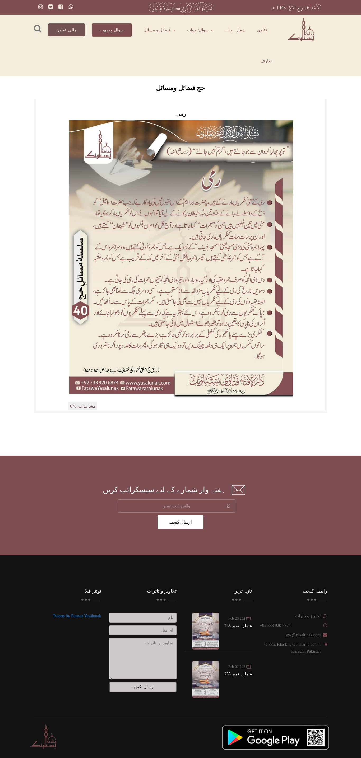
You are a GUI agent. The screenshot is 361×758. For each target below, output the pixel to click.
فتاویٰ (262, 30)
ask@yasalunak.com (303, 635)
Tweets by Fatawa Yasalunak (77, 616)
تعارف (266, 61)
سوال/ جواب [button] (198, 30)
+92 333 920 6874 (275, 625)
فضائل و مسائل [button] (158, 30)
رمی (181, 114)
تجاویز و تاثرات (308, 616)
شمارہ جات (235, 30)
